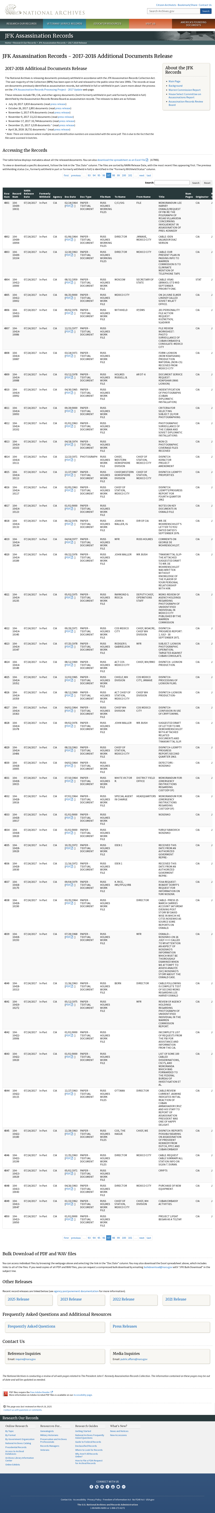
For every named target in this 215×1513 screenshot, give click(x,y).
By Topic (9, 1431)
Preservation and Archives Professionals (53, 1440)
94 (94, 175)
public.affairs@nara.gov (133, 1359)
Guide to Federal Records (88, 1441)
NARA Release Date (29, 193)
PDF (68, 205)
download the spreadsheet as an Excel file (121, 160)
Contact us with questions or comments (23, 1409)
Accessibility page (83, 1394)
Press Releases (125, 1326)
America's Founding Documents (193, 24)
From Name (143, 196)
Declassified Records (86, 1445)
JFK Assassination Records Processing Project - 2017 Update (47, 89)
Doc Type (85, 196)
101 (130, 175)
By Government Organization (19, 1439)
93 (89, 175)
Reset (207, 182)
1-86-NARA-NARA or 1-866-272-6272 (107, 1507)
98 (113, 175)
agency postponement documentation (76, 1291)
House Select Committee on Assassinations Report (185, 95)
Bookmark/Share (187, 5)
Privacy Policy (94, 1499)
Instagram (102, 1487)
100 (124, 175)
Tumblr (107, 1487)
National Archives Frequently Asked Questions (89, 1436)
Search (205, 11)
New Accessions (118, 1435)
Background (175, 85)
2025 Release (18, 1299)
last (149, 175)
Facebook (91, 1487)
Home (8, 42)
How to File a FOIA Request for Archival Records (88, 1462)
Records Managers (49, 1445)
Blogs (118, 1487)
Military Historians (49, 1435)
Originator (202, 196)
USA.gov (150, 1499)
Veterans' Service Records (64, 23)
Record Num (16, 195)
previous (76, 175)
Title (161, 196)
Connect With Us (107, 1481)
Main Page (174, 81)
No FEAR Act (138, 1499)
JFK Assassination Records (52, 42)
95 (99, 175)
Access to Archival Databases (14, 1452)
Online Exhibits (12, 1464)
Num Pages (189, 195)
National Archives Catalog (18, 1443)
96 (103, 175)
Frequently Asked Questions (31, 1326)
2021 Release (175, 1299)
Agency (57, 196)
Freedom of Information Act (117, 1499)
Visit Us (150, 23)
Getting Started (83, 1431)
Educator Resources (107, 23)
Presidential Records (16, 1447)
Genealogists (47, 1431)
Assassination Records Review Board (186, 103)
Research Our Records (22, 23)
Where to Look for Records (89, 1449)
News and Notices (119, 1431)
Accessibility (79, 1499)
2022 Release (123, 1299)
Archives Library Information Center (19, 1459)
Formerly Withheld (44, 195)
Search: (149, 182)
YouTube (113, 1487)
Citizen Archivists (166, 5)
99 (118, 175)
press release (58, 104)
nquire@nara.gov (26, 1359)
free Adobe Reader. (40, 1392)
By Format (10, 1435)
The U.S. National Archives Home (44, 9)
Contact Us (205, 5)
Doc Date (70, 196)
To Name (120, 196)
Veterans (44, 1449)
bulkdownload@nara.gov (158, 1267)
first (66, 175)
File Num (105, 196)
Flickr (124, 1487)
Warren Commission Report (185, 90)
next (141, 175)
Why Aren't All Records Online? (86, 1455)
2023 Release (71, 1299)
